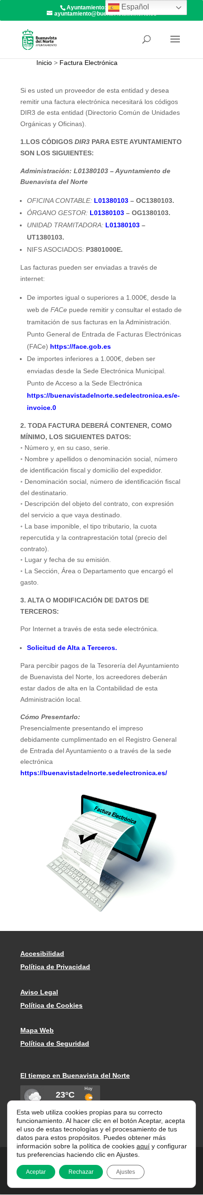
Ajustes (125, 1172)
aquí (143, 1146)
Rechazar (80, 1172)
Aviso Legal (39, 992)
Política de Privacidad (55, 966)
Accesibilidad (42, 953)
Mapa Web (37, 1030)
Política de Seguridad (54, 1043)
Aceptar (36, 1172)
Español (134, 7)
